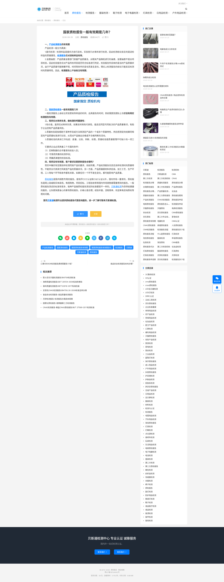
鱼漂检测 (149, 513)
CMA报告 (175, 242)
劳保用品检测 (150, 318)
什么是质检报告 (163, 234)
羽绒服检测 (149, 477)
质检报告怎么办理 (163, 204)
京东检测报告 (162, 259)
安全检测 (146, 212)
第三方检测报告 (163, 187)
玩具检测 (146, 242)
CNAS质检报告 (149, 225)
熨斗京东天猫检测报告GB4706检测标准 (59, 277)
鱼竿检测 (149, 517)
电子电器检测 (131, 13)
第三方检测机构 (163, 178)
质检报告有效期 (149, 221)
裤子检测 (149, 484)
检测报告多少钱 (178, 259)
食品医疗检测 (150, 506)
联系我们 (102, 552)
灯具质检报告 (148, 251)
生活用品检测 (150, 444)
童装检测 (149, 459)
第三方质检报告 (163, 195)
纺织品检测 (149, 473)
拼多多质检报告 (151, 387)
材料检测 (149, 405)
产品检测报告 (55, 44)
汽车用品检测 (150, 419)
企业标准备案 (150, 307)
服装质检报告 (162, 251)
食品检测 (149, 510)
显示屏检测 (149, 397)
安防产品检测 (150, 339)
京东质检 (146, 217)
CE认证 (148, 278)
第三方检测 (147, 178)
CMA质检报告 (177, 212)
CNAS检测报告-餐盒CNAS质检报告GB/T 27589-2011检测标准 (68, 307)
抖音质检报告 (150, 372)
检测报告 (90, 13)
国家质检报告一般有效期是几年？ (87, 32)
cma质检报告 (150, 282)
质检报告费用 (177, 195)
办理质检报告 (148, 187)
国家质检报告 (55, 109)
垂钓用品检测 (150, 332)
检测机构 (175, 170)
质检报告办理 (177, 183)
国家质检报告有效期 (80, 247)
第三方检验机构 (163, 246)
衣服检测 (149, 481)
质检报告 (44, 9)
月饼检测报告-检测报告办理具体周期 (58, 299)
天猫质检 (161, 208)
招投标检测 (149, 383)
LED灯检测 (149, 292)
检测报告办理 (148, 183)
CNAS (174, 178)
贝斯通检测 (116, 186)
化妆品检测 (176, 246)
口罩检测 (149, 329)
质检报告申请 (177, 200)
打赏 (96, 214)
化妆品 (174, 191)
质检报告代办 (148, 246)
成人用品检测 (150, 365)
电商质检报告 (148, 204)
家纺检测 (149, 350)
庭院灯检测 (149, 358)
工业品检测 (149, 354)
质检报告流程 (148, 234)
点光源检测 (149, 434)
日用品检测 (162, 13)
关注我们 (182, 3)
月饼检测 (175, 255)
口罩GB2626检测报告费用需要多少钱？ (57, 264)
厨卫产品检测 (150, 325)
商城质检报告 (162, 225)
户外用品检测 (179, 13)
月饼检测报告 (162, 255)
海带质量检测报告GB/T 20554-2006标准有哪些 (62, 282)
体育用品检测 (150, 310)
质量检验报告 (148, 195)
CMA (174, 174)
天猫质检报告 (148, 208)
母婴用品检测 (150, 415)
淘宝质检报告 (148, 238)
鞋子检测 (117, 13)
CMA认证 (175, 221)
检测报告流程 (162, 229)
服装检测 (103, 13)
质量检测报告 (162, 183)
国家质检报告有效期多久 (102, 247)
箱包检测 (149, 470)
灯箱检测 (149, 430)
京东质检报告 (162, 212)
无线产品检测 (150, 390)
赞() (105, 37)
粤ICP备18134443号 (112, 572)
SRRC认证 (149, 296)
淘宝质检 (161, 242)
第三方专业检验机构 (163, 217)
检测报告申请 (177, 204)
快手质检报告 (150, 361)
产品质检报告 (177, 187)
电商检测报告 (177, 208)
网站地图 (121, 570)
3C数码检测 (150, 274)
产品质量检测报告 (163, 191)
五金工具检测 (150, 300)
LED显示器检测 (151, 289)
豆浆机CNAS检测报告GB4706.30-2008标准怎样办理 (65, 290)
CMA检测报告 (148, 229)
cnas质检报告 (151, 285)
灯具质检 (175, 251)
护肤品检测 (149, 379)
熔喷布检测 (149, 437)
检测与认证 (149, 408)
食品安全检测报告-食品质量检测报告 (58, 294)
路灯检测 (149, 491)
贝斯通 (50, 200)
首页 (66, 13)
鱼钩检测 (149, 520)
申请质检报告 (177, 238)
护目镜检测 (149, 376)
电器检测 (161, 221)
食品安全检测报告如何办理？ (122, 264)
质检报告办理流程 (149, 191)
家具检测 (149, 343)
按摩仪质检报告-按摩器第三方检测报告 (59, 303)
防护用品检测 (150, 495)
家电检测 (175, 217)
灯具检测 (147, 13)
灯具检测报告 (148, 255)
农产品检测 (149, 314)
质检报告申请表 (149, 259)
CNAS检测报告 (163, 200)
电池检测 (149, 455)
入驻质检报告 (177, 225)
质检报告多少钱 (178, 229)
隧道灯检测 (149, 499)
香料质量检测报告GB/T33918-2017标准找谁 (61, 286)
